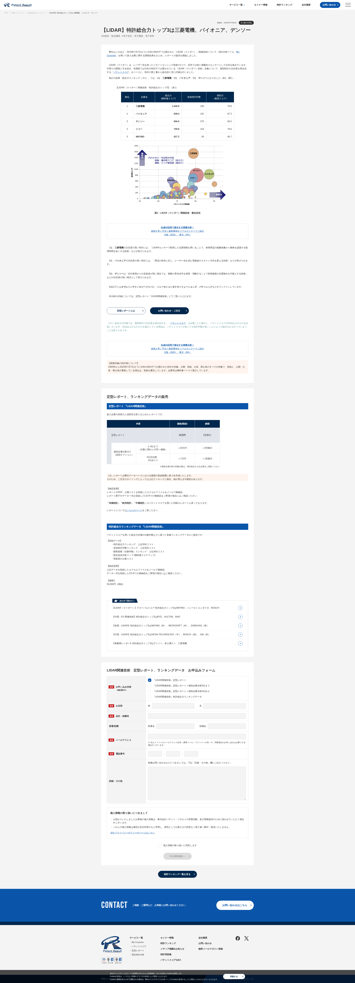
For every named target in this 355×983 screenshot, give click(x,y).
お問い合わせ (329, 5)
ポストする (247, 23)
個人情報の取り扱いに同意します (180, 845)
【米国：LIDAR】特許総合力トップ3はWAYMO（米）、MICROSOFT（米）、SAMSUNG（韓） (160, 625)
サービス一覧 (236, 5)
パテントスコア (121, 72)
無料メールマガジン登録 (210, 949)
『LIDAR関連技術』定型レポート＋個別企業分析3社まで (181, 685)
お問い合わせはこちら (234, 905)
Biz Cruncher (138, 942)
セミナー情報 (260, 5)
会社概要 (306, 5)
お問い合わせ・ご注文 (169, 311)
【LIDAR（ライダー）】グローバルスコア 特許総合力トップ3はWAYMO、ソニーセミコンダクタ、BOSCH (165, 608)
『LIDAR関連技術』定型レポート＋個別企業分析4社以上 (181, 691)
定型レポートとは (126, 311)
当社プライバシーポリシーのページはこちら (132, 833)
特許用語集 (166, 954)
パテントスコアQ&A (170, 960)
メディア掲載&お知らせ (172, 949)
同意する (234, 976)
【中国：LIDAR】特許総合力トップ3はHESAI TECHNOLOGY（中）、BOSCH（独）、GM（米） (161, 634)
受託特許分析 (138, 954)
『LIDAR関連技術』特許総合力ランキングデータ (177, 697)
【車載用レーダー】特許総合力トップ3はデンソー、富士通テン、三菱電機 (149, 643)
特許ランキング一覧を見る (177, 874)
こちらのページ (134, 510)
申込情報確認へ (177, 856)
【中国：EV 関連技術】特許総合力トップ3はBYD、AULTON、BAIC (146, 617)
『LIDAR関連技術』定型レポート (169, 680)
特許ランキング (284, 5)
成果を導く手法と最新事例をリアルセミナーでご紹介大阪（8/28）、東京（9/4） (177, 231)
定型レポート (138, 950)
